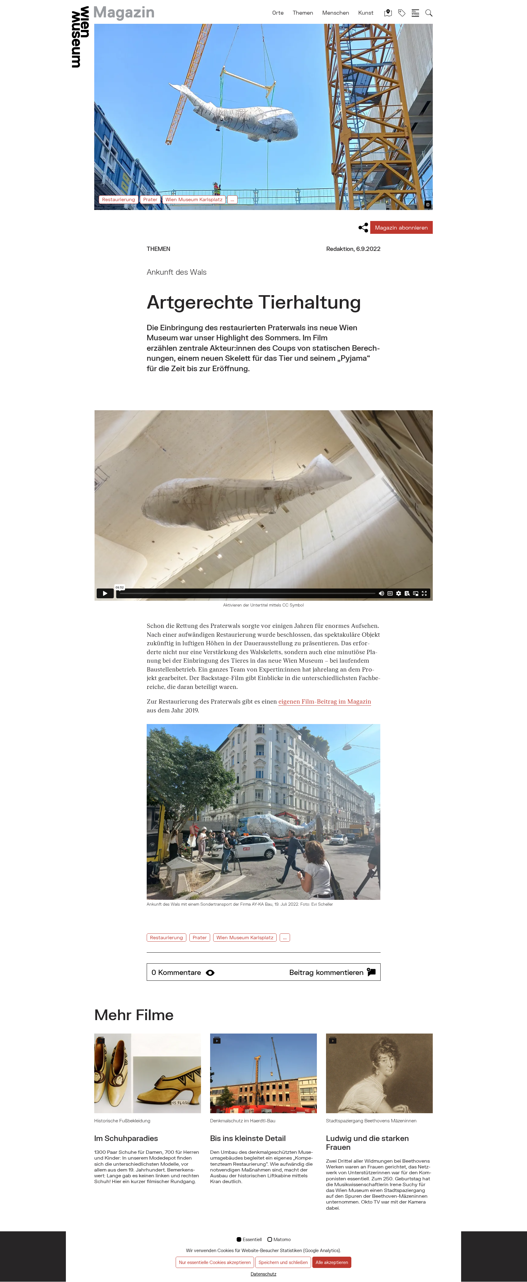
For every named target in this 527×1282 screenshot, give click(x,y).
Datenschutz (263, 1274)
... (232, 199)
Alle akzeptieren (332, 1262)
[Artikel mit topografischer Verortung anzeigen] (388, 13)
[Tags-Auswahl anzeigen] (402, 13)
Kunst (366, 12)
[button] (264, 972)
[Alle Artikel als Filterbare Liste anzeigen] (415, 13)
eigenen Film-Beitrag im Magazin (324, 701)
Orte (278, 12)
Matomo (282, 1239)
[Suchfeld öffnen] (429, 13)
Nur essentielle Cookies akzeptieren (215, 1262)
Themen (303, 12)
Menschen (335, 12)
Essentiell (252, 1239)
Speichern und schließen (283, 1262)
